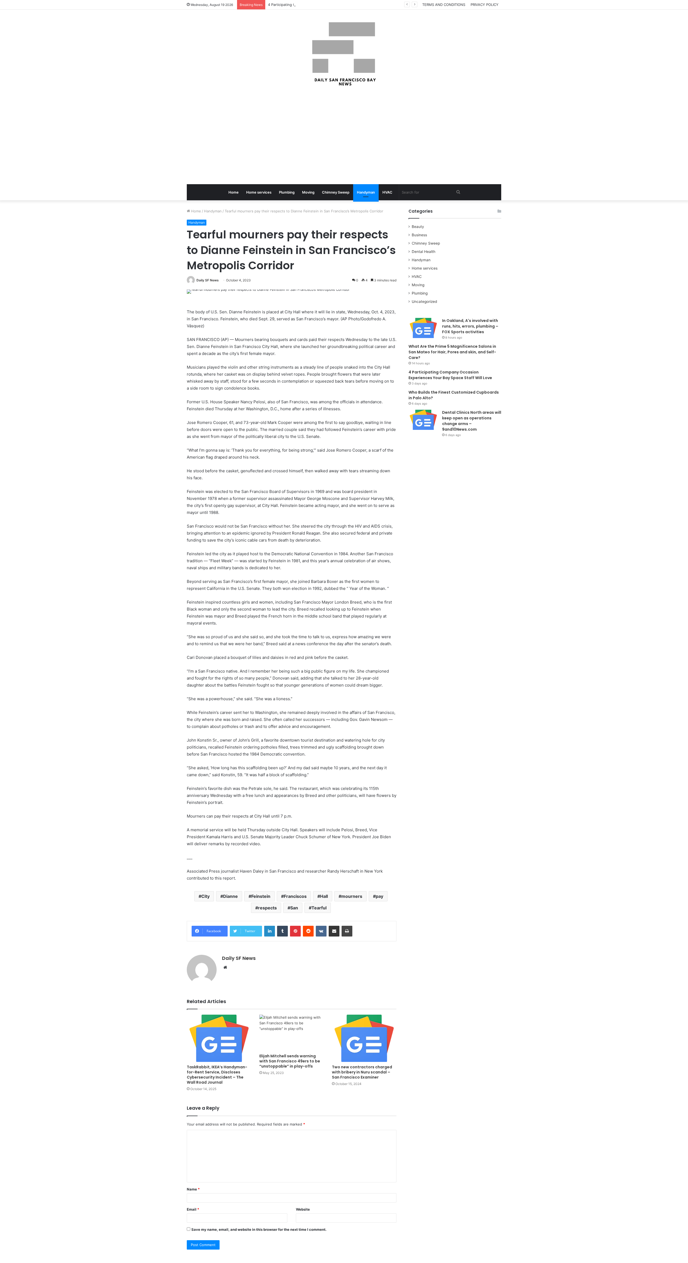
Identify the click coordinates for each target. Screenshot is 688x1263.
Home (233, 192)
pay (379, 896)
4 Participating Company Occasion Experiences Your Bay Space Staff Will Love (333, 4)
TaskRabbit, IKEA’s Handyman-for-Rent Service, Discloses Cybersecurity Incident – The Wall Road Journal (217, 1074)
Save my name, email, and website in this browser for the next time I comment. (259, 1229)
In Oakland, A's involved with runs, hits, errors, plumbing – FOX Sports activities (470, 326)
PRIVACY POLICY (485, 4)
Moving (308, 192)
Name (193, 1189)
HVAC (387, 192)
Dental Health (423, 251)
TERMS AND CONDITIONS (443, 4)
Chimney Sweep (335, 192)
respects (267, 907)
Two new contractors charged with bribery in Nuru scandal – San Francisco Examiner (362, 1072)
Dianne (230, 896)
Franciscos (295, 896)
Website (303, 1209)
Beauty (418, 226)
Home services (258, 192)
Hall (324, 896)
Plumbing (287, 192)
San (294, 907)
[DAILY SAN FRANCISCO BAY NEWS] (344, 54)
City (205, 896)
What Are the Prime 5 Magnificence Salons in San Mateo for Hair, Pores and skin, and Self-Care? (452, 352)
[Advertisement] (344, 135)
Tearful (319, 907)
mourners (351, 896)
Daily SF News (207, 280)
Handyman (366, 192)
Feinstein (260, 896)
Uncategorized (424, 301)
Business (419, 235)
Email (193, 1209)
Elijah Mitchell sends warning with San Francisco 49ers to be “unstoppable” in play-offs (289, 1061)
